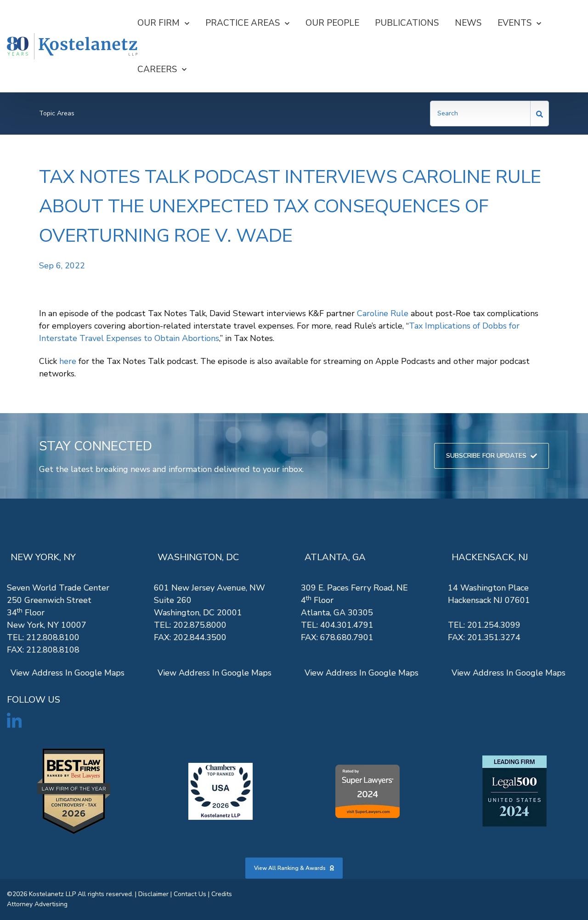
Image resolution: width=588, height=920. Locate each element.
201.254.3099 (493, 624)
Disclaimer (153, 894)
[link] (72, 46)
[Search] (540, 113)
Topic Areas (56, 113)
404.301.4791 (346, 624)
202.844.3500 (199, 637)
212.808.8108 (52, 649)
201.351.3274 (493, 637)
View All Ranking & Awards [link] (290, 868)
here (67, 361)
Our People (332, 23)
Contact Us (190, 894)
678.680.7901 (346, 637)
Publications (407, 23)
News (468, 23)
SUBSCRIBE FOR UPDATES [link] (486, 455)
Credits (221, 894)
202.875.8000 (199, 624)
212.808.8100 (52, 637)
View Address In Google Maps (67, 672)
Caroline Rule (382, 313)
